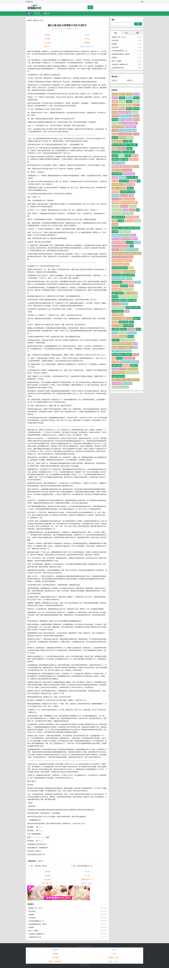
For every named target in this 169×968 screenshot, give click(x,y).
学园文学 (115, 108)
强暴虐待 (40, 861)
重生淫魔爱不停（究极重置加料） (122, 347)
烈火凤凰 (128, 112)
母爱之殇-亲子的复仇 (131, 249)
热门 (126, 33)
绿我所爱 (126, 365)
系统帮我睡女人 (131, 127)
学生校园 (122, 98)
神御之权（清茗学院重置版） (128, 123)
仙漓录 (125, 210)
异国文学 (126, 264)
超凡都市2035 (133, 159)
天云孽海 (115, 224)
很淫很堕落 (131, 329)
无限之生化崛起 (129, 184)
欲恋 (122, 249)
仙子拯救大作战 (117, 383)
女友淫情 (120, 221)
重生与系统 (124, 159)
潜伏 (135, 347)
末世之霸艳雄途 (117, 271)
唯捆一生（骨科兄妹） (55, 961)
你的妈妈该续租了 (129, 358)
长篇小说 (37, 13)
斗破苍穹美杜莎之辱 (35, 937)
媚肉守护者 (124, 286)
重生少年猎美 (116, 239)
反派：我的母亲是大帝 (125, 134)
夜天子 (121, 155)
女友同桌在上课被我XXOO (37, 934)
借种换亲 (129, 278)
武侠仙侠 (122, 177)
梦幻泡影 (128, 155)
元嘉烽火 (123, 329)
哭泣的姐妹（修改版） (133, 307)
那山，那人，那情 (131, 177)
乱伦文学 (136, 98)
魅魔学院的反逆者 (126, 116)
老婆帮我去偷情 (117, 264)
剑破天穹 (130, 188)
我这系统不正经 (117, 141)
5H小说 (87, 38)
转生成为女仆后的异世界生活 (129, 362)
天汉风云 (135, 354)
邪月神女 (119, 358)
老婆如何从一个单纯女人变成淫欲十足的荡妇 (126, 228)
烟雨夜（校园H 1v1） (87, 46)
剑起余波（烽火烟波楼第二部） (121, 318)
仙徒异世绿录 (123, 322)
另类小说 (115, 98)
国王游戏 (130, 336)
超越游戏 (132, 181)
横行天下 (122, 119)
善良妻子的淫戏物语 (118, 260)
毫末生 (131, 322)
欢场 (131, 246)
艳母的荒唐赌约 (127, 170)
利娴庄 (127, 311)
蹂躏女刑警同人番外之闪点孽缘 (121, 166)
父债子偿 (115, 181)
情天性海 (115, 119)
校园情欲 (31, 914)
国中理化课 (115, 300)
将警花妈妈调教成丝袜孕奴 (120, 246)
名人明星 (115, 105)
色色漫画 (47, 38)
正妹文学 (115, 155)
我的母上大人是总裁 (118, 242)
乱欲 (138, 181)
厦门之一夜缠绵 (33, 930)
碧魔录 (131, 268)
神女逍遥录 (115, 192)
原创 (113, 358)
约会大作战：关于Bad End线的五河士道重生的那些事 (126, 254)
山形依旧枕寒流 (117, 174)
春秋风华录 (122, 137)
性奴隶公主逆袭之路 (128, 275)
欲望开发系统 (116, 170)
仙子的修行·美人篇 (129, 271)
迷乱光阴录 (115, 195)
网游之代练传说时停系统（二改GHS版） (124, 145)
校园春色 (136, 94)
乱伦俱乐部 (32, 911)
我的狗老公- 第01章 (41, 866)
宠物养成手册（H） (87, 879)
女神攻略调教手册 (130, 130)
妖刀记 (114, 134)
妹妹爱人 (129, 217)
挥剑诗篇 (136, 119)
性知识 (114, 112)
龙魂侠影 (115, 123)
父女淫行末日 (127, 383)
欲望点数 (134, 239)
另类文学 (136, 101)
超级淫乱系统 (116, 152)
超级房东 (130, 137)
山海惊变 (137, 282)
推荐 (137, 33)
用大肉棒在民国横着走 (127, 340)
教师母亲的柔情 (132, 369)
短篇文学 (129, 108)
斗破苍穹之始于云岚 (118, 376)
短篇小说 (46, 13)
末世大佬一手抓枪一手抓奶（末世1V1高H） (125, 380)
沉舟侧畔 (115, 231)
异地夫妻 (134, 296)
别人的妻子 (115, 362)
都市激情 (115, 94)
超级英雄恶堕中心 (117, 184)
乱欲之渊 (125, 304)
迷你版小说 (88, 946)
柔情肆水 (115, 202)
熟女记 (114, 148)
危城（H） (47, 46)
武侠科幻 (136, 105)
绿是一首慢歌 (132, 300)
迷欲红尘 (115, 322)
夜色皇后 (115, 336)
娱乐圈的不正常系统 (118, 127)
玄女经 (131, 195)
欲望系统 (115, 369)
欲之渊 (135, 343)
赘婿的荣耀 (115, 116)
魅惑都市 (129, 148)
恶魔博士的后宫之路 (128, 199)
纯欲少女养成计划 (117, 293)
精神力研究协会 (131, 333)
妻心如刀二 (115, 340)
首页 (29, 13)
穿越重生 (120, 112)
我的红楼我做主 (128, 325)
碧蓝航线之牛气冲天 (118, 217)
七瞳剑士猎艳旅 (117, 365)
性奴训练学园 (129, 221)
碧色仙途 (115, 296)
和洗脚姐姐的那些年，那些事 (37, 924)
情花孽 (125, 141)
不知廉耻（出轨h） (114, 957)
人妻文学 (122, 101)
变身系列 (136, 108)
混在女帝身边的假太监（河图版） (122, 213)
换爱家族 (135, 166)
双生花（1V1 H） (113, 961)
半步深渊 (122, 333)
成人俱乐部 (32, 918)
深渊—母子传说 (117, 325)
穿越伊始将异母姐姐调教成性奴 (121, 343)
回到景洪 (31, 927)
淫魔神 (114, 221)
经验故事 (122, 108)
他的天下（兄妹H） (87, 883)
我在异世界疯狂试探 (118, 278)
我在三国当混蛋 (128, 282)
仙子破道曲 (115, 206)
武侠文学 (129, 260)
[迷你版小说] (36, 7)
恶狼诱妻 (123, 300)
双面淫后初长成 (117, 282)
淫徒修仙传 (121, 148)
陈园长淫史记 (116, 275)
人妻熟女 (115, 101)
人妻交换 (129, 94)
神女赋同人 (122, 336)
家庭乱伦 (122, 94)
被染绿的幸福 (126, 239)
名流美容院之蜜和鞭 (118, 163)
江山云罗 (136, 116)
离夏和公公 (136, 318)
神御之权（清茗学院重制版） (128, 202)
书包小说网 (47, 42)
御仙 (137, 210)
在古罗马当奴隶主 (117, 311)
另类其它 (122, 105)
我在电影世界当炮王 (118, 372)
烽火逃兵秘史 (116, 304)
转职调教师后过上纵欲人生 (120, 235)
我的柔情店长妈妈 (128, 174)
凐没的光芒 (115, 286)
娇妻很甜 (87, 42)
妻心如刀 (115, 137)
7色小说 (87, 35)
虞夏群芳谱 (134, 365)
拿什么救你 (122, 369)
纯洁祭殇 (115, 177)
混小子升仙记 (116, 199)
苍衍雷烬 (132, 210)
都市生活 (129, 98)
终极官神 (136, 217)
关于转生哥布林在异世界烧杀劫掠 (122, 257)
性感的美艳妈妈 (117, 289)
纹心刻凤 (137, 221)
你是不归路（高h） (47, 883)
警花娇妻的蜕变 (117, 210)
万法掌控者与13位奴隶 (128, 192)
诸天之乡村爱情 (128, 289)
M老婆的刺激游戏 (124, 296)
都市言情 (136, 134)
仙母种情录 (115, 329)
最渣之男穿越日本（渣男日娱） (121, 354)
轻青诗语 (133, 235)
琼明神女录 (115, 159)
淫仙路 (121, 130)
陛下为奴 (115, 333)
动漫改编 (129, 101)
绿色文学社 (129, 242)
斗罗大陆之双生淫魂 (132, 372)
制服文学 (135, 112)
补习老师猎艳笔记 (117, 315)
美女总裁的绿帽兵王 (118, 307)
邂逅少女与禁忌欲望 (131, 293)
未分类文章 (115, 249)
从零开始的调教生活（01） (85, 866)
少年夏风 (115, 130)
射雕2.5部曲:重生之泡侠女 (120, 387)
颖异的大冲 (132, 206)
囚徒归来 (135, 155)
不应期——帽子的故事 (119, 188)
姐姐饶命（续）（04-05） (36, 908)
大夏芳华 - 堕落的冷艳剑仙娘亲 (121, 351)
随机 (115, 33)
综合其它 (129, 119)
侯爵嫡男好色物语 (124, 231)
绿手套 (131, 286)
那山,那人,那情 (123, 181)
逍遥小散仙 (124, 195)
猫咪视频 (47, 35)
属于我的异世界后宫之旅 (119, 268)
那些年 (138, 329)
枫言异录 (137, 242)
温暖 (130, 141)
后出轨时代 (124, 206)
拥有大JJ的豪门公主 (128, 152)
